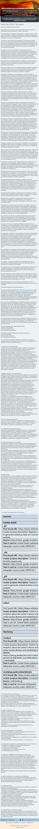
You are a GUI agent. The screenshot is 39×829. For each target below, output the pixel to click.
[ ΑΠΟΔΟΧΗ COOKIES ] (20, 20)
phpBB (16, 822)
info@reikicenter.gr (9, 329)
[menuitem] (23, 820)
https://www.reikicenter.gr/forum (23, 291)
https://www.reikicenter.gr (26, 290)
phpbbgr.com (26, 825)
